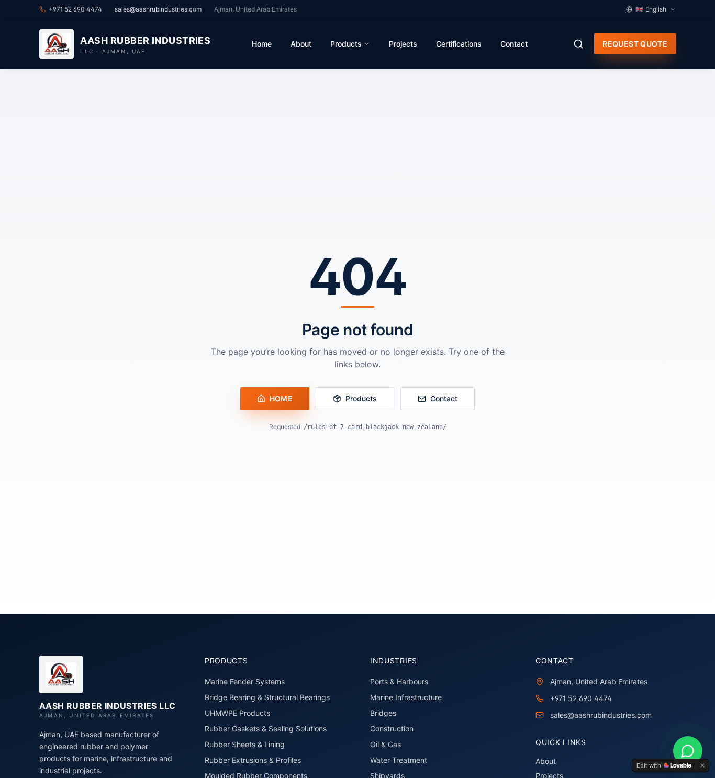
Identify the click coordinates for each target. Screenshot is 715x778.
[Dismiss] (702, 765)
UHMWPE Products (237, 712)
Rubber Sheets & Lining (245, 744)
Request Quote (634, 43)
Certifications (459, 43)
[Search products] (578, 44)
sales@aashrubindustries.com (601, 715)
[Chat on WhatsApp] (687, 750)
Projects (403, 43)
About (301, 43)
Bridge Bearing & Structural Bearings (267, 697)
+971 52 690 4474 (581, 698)
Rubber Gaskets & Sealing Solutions (266, 728)
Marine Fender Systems (245, 681)
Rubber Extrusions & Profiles (253, 760)
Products (346, 43)
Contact (514, 43)
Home (262, 43)
